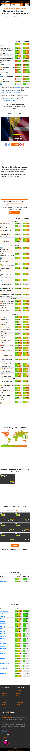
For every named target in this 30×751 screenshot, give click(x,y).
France (18, 704)
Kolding (2, 646)
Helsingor (3, 658)
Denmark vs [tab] (19, 511)
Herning (2, 631)
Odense (2, 616)
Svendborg (3, 668)
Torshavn (3, 676)
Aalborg (2, 621)
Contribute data (14, 213)
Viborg (2, 661)
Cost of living (21, 2)
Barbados (16, 8)
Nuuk (1, 671)
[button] (6, 144)
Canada (18, 693)
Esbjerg (2, 626)
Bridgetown (3, 579)
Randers (2, 638)
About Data (10, 750)
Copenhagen (4, 611)
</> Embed (15, 144)
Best (28, 2)
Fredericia (3, 656)
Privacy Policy (18, 750)
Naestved (3, 636)
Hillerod (2, 653)
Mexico (18, 698)
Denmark (23, 8)
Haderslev (3, 673)
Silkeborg (3, 643)
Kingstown (4, 695)
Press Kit (4, 737)
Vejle (1, 628)
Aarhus (2, 614)
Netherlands (19, 707)
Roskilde (2, 633)
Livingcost (21, 17)
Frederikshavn (4, 663)
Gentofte (3, 624)
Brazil (17, 695)
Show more (15, 545)
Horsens (2, 641)
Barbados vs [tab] (10, 511)
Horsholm (3, 648)
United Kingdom (20, 702)
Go (21, 4)
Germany (18, 700)
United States (19, 691)
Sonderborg (3, 666)
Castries (4, 698)
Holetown (3, 581)
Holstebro (3, 651)
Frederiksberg (4, 619)
